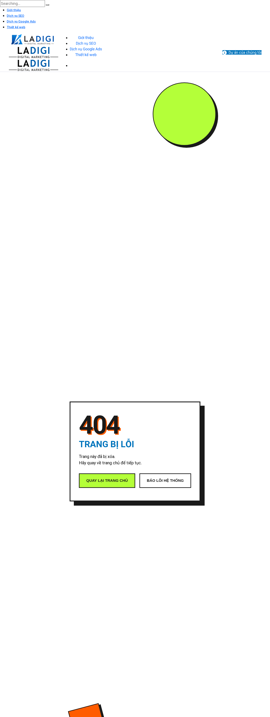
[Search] (47, 4)
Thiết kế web (16, 27)
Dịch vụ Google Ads (21, 21)
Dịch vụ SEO (15, 16)
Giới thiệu (14, 10)
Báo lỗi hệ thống (165, 480)
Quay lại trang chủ (107, 480)
